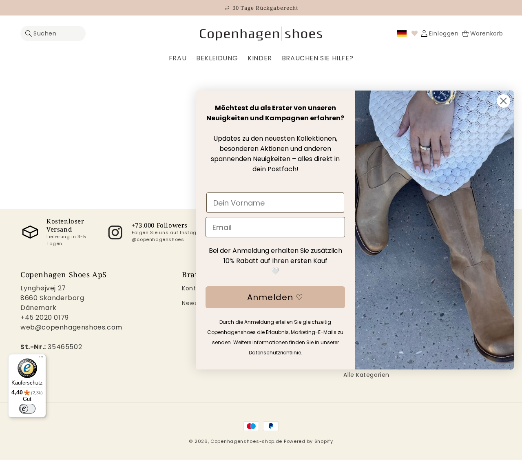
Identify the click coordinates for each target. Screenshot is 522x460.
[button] (53, 34)
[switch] (27, 409)
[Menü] (41, 359)
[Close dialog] (503, 101)
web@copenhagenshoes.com (71, 327)
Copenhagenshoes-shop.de (246, 441)
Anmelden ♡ (275, 297)
